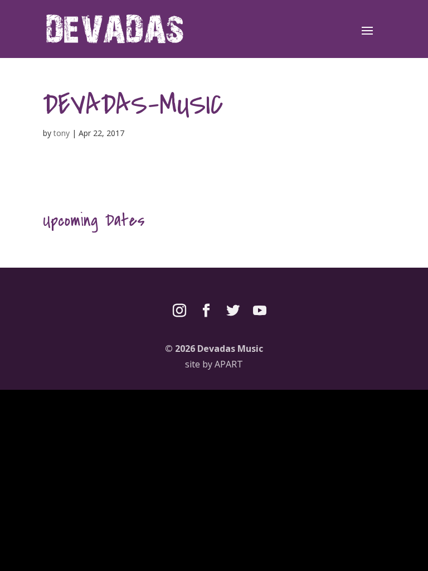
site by (214, 364)
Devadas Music (230, 348)
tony (62, 133)
